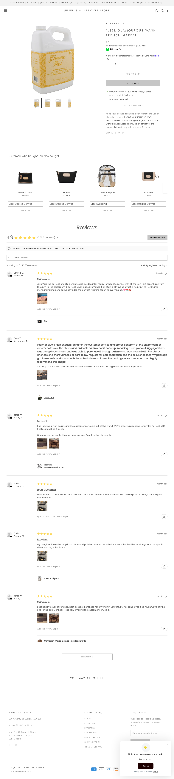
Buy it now (133, 83)
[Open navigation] (5, 10)
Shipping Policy (92, 742)
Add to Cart (25, 210)
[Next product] (165, 188)
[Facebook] (115, 133)
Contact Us (90, 732)
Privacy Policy (92, 737)
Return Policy (91, 723)
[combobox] (25, 204)
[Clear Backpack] (107, 176)
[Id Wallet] (148, 176)
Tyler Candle (115, 23)
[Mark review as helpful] (164, 309)
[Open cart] (168, 10)
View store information (119, 99)
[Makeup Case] (25, 176)
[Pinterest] (123, 133)
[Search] (162, 10)
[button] (57, 237)
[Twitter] (119, 133)
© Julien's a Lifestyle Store (28, 767)
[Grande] (66, 176)
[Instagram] (16, 745)
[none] (37, 103)
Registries (89, 728)
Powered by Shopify (21, 771)
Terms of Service (93, 746)
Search (88, 718)
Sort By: (145, 265)
